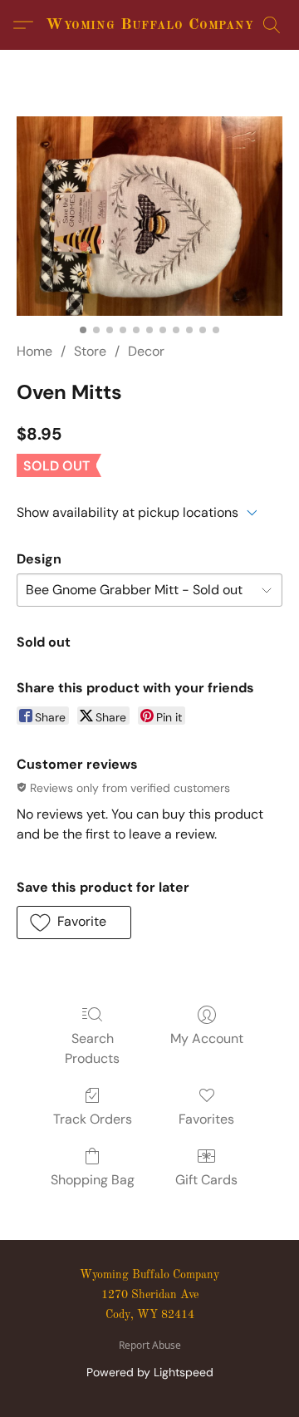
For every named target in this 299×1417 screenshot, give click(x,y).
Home (34, 351)
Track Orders (92, 1119)
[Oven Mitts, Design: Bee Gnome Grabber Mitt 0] (149, 216)
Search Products (92, 1048)
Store (90, 351)
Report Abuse (150, 1345)
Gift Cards (206, 1179)
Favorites (206, 1119)
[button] (149, 25)
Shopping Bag (93, 1179)
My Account (206, 1038)
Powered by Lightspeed (149, 1372)
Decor (146, 351)
